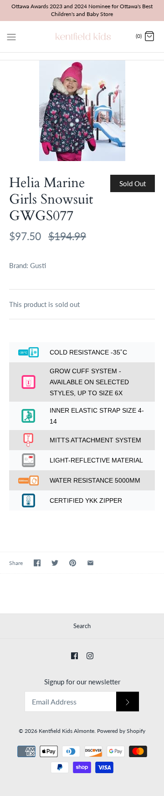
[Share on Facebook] (37, 562)
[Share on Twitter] (54, 562)
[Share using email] (90, 562)
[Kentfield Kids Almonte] (82, 37)
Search (82, 625)
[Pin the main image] (72, 562)
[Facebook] (74, 655)
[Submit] (127, 701)
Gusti (38, 265)
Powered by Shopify (121, 730)
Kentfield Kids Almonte (66, 730)
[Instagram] (90, 655)
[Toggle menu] (11, 36)
